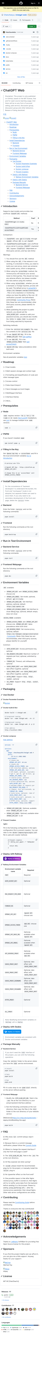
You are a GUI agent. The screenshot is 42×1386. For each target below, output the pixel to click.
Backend (16, 143)
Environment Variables (17, 156)
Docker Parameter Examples (26, 164)
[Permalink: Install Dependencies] (1, 481)
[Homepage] (21, 3)
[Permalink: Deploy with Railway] (1, 854)
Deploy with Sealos (20, 180)
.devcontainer (10, 37)
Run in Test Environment (18, 148)
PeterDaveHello (11, 32)
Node (15, 132)
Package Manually (19, 182)
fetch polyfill (22, 418)
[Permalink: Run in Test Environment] (1, 541)
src (7, 73)
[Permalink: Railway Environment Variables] (1, 864)
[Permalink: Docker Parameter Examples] (1, 699)
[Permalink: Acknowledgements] (1, 1236)
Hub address (8, 740)
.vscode (8, 49)
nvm (7, 420)
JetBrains (14, 1242)
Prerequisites (14, 130)
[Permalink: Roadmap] (1, 362)
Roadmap (13, 127)
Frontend (16, 146)
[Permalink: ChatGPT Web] (1, 90)
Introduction (13, 124)
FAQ (10, 190)
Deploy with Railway (20, 175)
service (8, 69)
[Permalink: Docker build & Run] (1, 707)
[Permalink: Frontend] (1, 523)
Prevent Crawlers (22, 172)
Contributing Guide (22, 1202)
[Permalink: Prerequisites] (1, 405)
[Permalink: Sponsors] (1, 1249)
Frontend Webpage (20, 153)
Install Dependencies (17, 140)
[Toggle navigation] (3, 3)
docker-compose (11, 53)
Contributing (14, 193)
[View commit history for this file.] (37, 32)
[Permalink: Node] (1, 411)
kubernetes (9, 61)
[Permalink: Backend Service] (1, 546)
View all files (21, 77)
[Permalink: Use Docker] (1, 694)
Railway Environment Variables (27, 177)
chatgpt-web (21, 15)
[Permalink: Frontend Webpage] (1, 564)
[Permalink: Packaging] (1, 689)
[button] (36, 427)
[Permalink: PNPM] (1, 434)
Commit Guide (31, 1145)
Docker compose (22, 169)
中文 (4, 114)
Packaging (13, 159)
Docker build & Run (23, 166)
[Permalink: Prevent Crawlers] (1, 820)
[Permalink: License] (1, 1276)
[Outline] (39, 82)
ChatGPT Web (11, 122)
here (25, 357)
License (12, 201)
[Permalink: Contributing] (1, 1197)
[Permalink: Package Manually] (1, 1044)
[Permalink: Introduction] (1, 206)
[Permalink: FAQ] (1, 1131)
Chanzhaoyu (9, 15)
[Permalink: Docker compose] (1, 736)
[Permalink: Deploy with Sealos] (1, 1027)
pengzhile (32, 288)
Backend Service (19, 151)
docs (7, 57)
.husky (8, 45)
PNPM (15, 135)
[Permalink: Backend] (1, 505)
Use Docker (17, 161)
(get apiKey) (27, 337)
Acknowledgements (16, 196)
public (8, 65)
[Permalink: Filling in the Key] (1, 449)
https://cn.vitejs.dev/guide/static (24, 1118)
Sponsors (12, 198)
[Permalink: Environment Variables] (1, 582)
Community (11, 636)
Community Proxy (23, 300)
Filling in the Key (19, 138)
